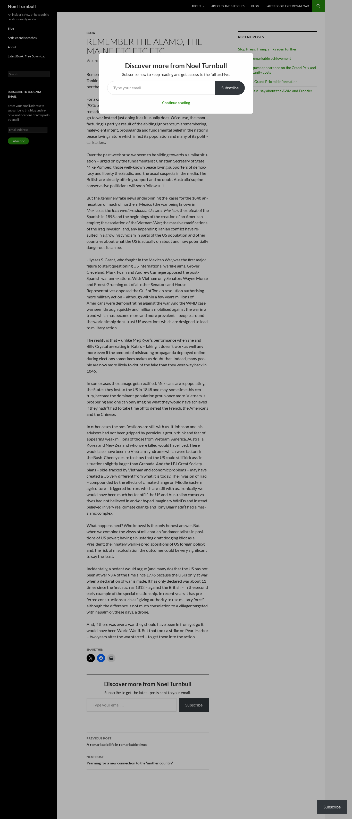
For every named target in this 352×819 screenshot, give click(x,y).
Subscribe (230, 87)
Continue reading (176, 102)
